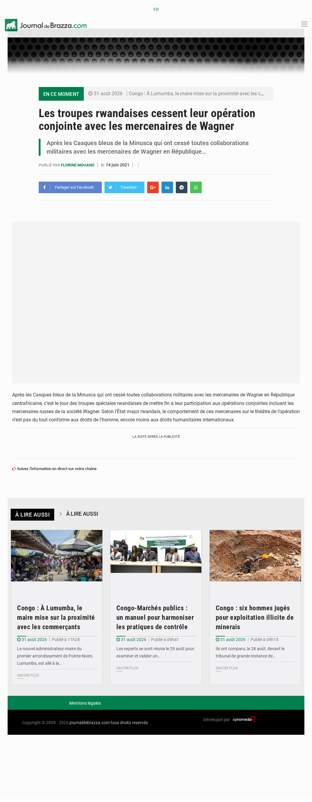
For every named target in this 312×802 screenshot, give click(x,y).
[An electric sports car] (56, 560)
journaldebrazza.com (89, 722)
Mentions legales (85, 703)
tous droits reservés (129, 722)
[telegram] (181, 187)
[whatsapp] (196, 187)
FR (156, 9)
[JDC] (46, 24)
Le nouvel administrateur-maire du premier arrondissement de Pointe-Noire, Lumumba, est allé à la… (55, 656)
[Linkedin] (167, 187)
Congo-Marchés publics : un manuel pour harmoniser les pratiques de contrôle (155, 617)
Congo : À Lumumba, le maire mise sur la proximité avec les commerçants (208, 93)
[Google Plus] (153, 187)
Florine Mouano (78, 165)
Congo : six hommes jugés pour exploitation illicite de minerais (255, 617)
